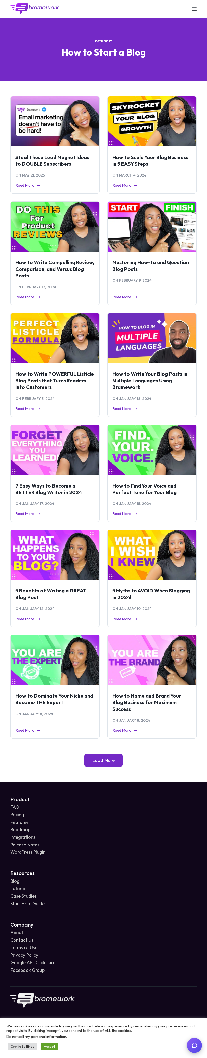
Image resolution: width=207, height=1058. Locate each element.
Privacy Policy (24, 955)
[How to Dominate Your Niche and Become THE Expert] (55, 660)
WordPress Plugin (28, 852)
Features (19, 822)
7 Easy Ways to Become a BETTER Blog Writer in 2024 (48, 488)
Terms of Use (23, 948)
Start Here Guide (27, 904)
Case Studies (23, 896)
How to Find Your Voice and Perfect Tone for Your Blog (144, 488)
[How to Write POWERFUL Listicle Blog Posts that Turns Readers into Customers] (55, 338)
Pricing (17, 815)
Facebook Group (27, 970)
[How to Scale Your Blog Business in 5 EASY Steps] (152, 121)
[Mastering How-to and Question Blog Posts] (152, 227)
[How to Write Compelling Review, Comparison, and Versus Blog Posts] (55, 227)
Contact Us (21, 940)
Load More (103, 760)
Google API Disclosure (32, 962)
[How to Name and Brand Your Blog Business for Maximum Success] (152, 660)
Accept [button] (49, 1046)
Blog (15, 881)
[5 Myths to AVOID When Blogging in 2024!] (152, 555)
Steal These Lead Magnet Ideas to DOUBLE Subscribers (52, 160)
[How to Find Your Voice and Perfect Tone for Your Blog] (152, 450)
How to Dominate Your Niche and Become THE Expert (54, 699)
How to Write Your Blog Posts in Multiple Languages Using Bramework (149, 380)
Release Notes (24, 845)
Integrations (22, 837)
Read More (25, 186)
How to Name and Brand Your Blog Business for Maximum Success (146, 702)
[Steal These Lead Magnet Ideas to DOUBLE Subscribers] (55, 121)
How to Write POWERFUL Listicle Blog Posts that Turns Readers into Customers (54, 380)
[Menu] (194, 9)
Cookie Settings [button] (22, 1046)
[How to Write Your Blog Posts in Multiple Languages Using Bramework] (152, 338)
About (16, 932)
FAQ (14, 807)
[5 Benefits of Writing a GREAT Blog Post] (55, 555)
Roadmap (20, 829)
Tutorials (19, 888)
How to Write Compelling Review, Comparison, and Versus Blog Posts (54, 269)
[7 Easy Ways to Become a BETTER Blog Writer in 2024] (55, 450)
